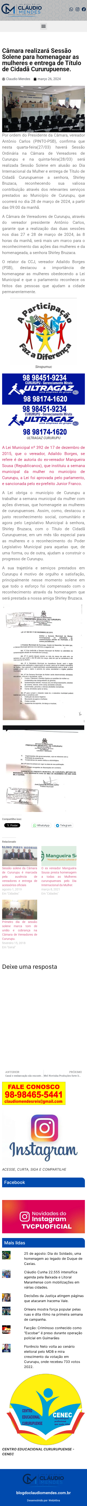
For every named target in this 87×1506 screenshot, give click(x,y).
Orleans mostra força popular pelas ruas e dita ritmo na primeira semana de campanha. (53, 1314)
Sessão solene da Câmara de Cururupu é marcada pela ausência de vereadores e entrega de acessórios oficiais (19, 876)
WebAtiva (54, 1500)
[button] (43, 26)
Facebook (14, 1182)
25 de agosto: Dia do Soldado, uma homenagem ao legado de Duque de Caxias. (53, 1258)
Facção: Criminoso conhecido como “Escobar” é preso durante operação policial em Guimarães (53, 1333)
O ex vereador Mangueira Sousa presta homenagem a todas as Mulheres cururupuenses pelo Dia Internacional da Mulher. (58, 876)
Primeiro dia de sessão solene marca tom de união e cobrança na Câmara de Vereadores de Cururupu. (19, 930)
